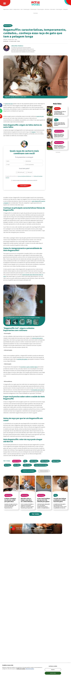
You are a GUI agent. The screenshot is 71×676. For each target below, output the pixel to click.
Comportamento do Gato (41, 465)
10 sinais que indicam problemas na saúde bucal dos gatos (60, 500)
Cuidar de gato (27, 465)
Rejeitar (53, 669)
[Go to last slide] (7, 301)
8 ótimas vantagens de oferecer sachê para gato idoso (10, 500)
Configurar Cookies (53, 666)
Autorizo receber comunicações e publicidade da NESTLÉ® (25, 180)
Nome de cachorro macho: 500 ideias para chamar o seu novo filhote (59, 147)
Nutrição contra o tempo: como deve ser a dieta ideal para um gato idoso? (27, 501)
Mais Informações (30, 669)
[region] (35, 669)
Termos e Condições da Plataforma (24, 176)
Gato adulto (17, 465)
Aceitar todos (53, 673)
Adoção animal (7, 25)
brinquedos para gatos (37, 390)
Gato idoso (7, 465)
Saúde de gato (33, 461)
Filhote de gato (45, 461)
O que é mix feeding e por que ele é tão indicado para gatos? (43, 500)
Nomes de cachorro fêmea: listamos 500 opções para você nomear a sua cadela (59, 136)
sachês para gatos (22, 359)
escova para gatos (37, 338)
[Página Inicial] (35, 3)
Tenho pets (30, 172)
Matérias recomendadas (28, 471)
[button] (8, 322)
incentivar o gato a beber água (28, 367)
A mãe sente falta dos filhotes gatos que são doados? (59, 124)
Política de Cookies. (21, 669)
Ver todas (35, 514)
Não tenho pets (21, 172)
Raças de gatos (56, 461)
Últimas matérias (44, 471)
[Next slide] (41, 301)
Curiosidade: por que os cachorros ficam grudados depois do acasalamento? (60, 113)
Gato (25, 461)
